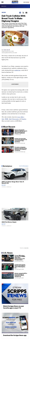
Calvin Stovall (6, 49)
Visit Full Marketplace (23, 166)
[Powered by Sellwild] (26, 248)
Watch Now (26, 2)
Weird (4, 12)
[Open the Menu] (2, 2)
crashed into (17, 70)
